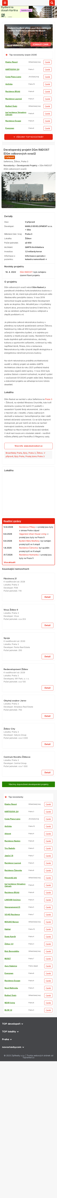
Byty (25, 471)
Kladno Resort (11, 62)
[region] (28, 513)
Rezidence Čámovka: (28, 566)
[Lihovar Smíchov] (28, 587)
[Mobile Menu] (5, 3)
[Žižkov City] (28, 1047)
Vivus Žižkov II (11, 754)
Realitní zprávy (12, 539)
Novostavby (9, 184)
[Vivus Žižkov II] (28, 734)
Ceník (47, 62)
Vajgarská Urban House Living (32, 552)
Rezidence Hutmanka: (29, 573)
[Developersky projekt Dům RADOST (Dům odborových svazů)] (28, 192)
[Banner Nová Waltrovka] (28, 26)
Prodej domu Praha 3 (35, 475)
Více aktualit (9, 581)
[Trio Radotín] (28, 146)
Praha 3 (32, 471)
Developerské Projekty (27, 184)
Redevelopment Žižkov (16, 945)
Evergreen (9, 128)
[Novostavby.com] (28, 3)
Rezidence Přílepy (27, 545)
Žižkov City (9, 1067)
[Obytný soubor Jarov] (28, 988)
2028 (22, 695)
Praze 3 (48, 417)
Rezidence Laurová (13, 99)
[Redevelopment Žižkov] (28, 925)
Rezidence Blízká (12, 91)
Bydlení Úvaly (11, 106)
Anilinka (8, 84)
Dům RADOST (26, 290)
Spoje (7, 813)
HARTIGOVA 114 (12, 69)
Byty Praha (19, 475)
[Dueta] (28, 1191)
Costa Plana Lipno (13, 77)
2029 (22, 948)
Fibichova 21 (10, 692)
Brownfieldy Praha (14, 471)
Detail (47, 710)
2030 (22, 817)
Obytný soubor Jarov (15, 1007)
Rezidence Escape (13, 121)
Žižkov (40, 471)
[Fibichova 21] (28, 672)
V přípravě (9, 176)
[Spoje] (28, 794)
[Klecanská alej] (28, 841)
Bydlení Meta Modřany (29, 559)
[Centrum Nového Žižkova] (28, 1175)
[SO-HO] (28, 1091)
